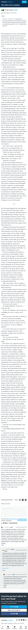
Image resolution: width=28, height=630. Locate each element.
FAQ (2, 623)
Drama (3, 16)
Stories (20, 628)
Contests (14, 628)
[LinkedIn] (21, 620)
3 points (7, 527)
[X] (17, 620)
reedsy (7, 2)
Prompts (8, 628)
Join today (13, 606)
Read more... (5, 568)
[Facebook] (24, 620)
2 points (8, 549)
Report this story (5, 503)
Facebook (13, 613)
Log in (24, 1)
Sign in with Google (13, 610)
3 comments (13, 13)
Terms (5, 623)
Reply (2, 545)
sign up (9, 519)
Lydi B (11, 527)
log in (13, 519)
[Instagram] (19, 620)
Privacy (10, 623)
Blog (26, 628)
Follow (15, 9)
